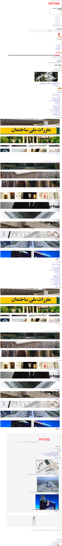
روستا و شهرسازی (57, 101)
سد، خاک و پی (57, 103)
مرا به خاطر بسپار (57, 544)
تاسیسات (58, 266)
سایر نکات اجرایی (57, 102)
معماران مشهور (57, 277)
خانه (58, 15)
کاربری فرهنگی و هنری (56, 85)
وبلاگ (58, 17)
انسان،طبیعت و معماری (56, 94)
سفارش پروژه (56, 19)
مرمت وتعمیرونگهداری (56, 276)
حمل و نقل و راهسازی (56, 99)
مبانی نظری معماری (56, 105)
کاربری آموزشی (57, 110)
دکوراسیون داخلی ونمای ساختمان (54, 100)
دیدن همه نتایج (59, 29)
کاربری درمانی (57, 112)
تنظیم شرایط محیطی (56, 98)
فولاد (59, 104)
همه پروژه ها (57, 16)
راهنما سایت (57, 20)
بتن (59, 265)
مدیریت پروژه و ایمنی (56, 106)
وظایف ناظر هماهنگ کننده (54, 452)
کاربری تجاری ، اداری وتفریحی (55, 111)
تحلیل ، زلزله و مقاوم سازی (55, 97)
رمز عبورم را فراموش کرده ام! (57, 543)
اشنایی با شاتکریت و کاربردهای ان (53, 455)
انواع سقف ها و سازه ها (56, 95)
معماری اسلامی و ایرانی (56, 108)
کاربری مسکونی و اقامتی (56, 114)
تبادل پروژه (57, 18)
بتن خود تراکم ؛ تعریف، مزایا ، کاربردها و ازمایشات (51, 454)
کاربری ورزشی (57, 115)
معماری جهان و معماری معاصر (55, 109)
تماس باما (57, 21)
